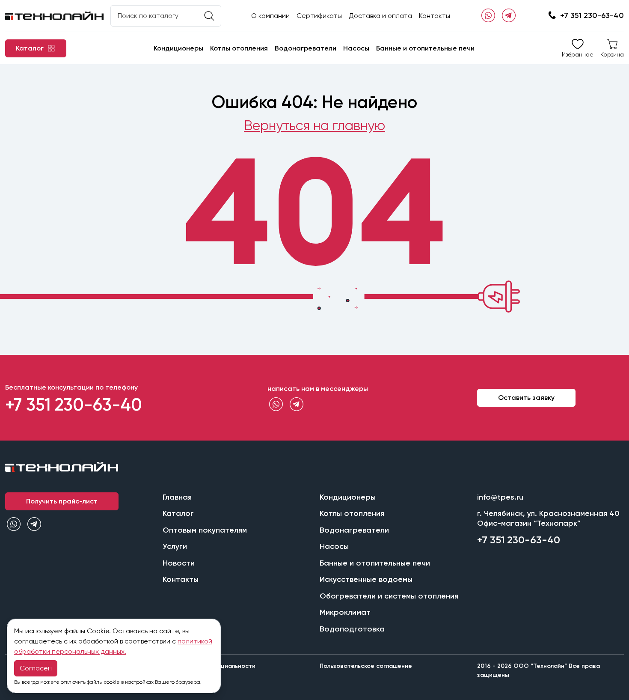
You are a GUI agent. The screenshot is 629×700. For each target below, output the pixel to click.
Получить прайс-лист (62, 501)
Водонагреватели (305, 48)
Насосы (356, 48)
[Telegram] (508, 16)
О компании (270, 16)
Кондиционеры (178, 48)
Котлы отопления (239, 48)
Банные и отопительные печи (425, 48)
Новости (179, 563)
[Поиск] (209, 16)
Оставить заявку (526, 397)
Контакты (434, 16)
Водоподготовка (352, 629)
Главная (177, 497)
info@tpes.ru (500, 497)
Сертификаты (319, 16)
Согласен (36, 668)
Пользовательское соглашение (366, 666)
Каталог (178, 513)
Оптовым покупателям (205, 530)
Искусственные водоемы (366, 579)
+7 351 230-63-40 (592, 15)
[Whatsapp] (488, 16)
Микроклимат (345, 612)
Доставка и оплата (380, 16)
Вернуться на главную (314, 126)
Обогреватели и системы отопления (389, 596)
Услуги (175, 546)
